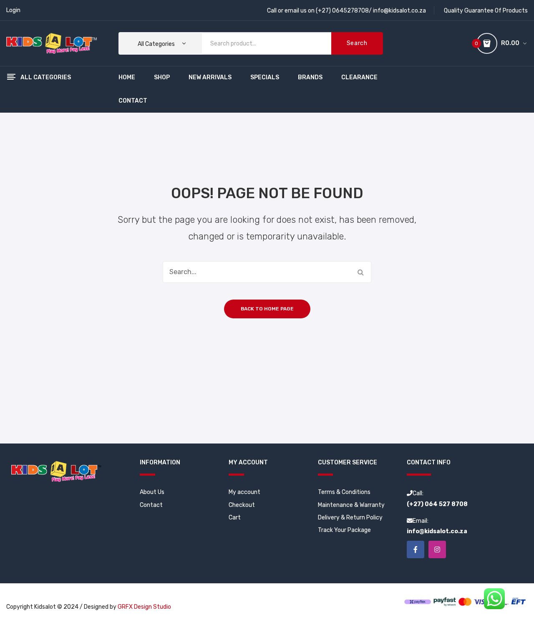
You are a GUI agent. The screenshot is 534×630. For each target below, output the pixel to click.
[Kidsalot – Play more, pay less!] (51, 43)
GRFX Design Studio (144, 606)
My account (244, 492)
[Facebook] (415, 549)
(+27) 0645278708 (342, 10)
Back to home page (267, 309)
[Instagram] (437, 549)
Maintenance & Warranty (351, 505)
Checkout (242, 505)
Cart (235, 517)
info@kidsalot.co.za (399, 10)
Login (13, 10)
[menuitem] (126, 77)
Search (357, 43)
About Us (152, 492)
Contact (151, 505)
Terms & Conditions (344, 492)
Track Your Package (344, 530)
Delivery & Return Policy (350, 517)
